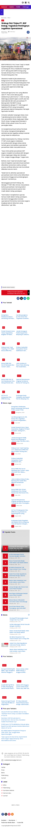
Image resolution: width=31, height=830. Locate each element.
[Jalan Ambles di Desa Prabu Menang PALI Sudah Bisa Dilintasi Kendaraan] (23, 357)
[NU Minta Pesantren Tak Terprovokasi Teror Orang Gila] (4, 639)
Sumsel (3, 778)
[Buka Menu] (26, 3)
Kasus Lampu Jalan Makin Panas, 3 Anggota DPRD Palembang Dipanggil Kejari (22, 670)
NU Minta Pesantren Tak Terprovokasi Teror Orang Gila (17, 568)
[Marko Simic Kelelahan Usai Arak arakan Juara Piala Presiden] (4, 651)
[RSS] (12, 814)
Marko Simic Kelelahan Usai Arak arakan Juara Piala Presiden (17, 581)
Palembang (4, 775)
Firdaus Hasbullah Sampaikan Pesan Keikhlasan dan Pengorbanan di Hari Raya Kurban (22, 349)
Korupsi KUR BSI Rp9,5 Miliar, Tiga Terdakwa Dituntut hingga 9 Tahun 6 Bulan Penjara (8, 670)
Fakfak (3, 767)
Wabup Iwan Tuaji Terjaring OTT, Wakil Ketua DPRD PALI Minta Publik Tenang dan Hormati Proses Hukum (7, 349)
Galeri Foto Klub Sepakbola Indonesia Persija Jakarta (17, 575)
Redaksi (3, 820)
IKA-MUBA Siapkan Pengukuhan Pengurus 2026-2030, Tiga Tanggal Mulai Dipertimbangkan (13, 732)
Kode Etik (20, 822)
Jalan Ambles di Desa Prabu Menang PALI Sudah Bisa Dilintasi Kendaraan (22, 365)
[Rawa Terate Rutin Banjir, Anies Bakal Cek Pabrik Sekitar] (4, 632)
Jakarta (19, 327)
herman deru (7, 793)
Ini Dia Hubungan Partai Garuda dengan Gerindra (17, 555)
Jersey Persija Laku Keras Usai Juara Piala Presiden (18, 588)
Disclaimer (12, 820)
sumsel (5, 796)
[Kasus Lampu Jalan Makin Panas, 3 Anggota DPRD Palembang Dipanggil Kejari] (23, 663)
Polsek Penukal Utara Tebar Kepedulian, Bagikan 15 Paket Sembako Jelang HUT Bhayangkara (8, 332)
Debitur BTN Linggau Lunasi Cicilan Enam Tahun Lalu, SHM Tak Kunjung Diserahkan (22, 686)
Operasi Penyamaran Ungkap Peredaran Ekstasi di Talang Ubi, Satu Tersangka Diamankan (23, 381)
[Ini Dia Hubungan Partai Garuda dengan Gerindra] (4, 626)
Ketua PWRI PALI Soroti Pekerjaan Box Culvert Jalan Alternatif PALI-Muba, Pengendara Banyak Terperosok (8, 365)
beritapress (4, 31)
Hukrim (19, 375)
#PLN (4, 785)
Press (2, 770)
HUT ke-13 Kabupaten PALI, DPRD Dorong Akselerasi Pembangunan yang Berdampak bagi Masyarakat (7, 397)
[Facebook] (18, 298)
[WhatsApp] (28, 298)
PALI (3, 20)
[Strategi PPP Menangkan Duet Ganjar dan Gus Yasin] (4, 620)
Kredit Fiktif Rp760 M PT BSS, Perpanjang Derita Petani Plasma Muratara (7, 686)
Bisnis (4, 311)
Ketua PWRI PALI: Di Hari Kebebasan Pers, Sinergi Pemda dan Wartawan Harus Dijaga (8, 381)
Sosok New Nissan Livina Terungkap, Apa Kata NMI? (17, 607)
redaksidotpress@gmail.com (12, 760)
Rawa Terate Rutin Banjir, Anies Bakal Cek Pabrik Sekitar (18, 561)
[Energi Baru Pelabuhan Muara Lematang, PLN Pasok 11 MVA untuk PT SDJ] (8, 309)
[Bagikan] (28, 32)
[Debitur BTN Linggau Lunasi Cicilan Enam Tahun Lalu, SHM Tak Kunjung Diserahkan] (23, 679)
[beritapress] (10, 2)
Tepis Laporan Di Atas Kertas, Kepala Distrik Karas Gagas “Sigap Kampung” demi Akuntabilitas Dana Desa (14, 738)
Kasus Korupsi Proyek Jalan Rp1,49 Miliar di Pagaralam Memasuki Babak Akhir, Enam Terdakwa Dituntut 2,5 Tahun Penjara (8, 702)
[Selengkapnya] (29, 615)
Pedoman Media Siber (8, 822)
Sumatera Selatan (8, 790)
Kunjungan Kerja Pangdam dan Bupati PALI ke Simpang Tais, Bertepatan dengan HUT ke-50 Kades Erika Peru (23, 397)
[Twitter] (21, 298)
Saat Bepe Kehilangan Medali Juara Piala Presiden (18, 594)
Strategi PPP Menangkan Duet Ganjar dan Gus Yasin (19, 619)
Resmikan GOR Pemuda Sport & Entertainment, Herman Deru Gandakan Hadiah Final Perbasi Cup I (13, 720)
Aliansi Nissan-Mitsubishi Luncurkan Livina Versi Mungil (18, 601)
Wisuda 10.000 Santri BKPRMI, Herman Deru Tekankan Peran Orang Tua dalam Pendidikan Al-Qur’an (15, 713)
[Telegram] (24, 298)
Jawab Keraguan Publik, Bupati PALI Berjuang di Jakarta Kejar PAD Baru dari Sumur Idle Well (22, 332)
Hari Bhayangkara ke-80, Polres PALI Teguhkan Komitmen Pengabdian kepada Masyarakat (22, 316)
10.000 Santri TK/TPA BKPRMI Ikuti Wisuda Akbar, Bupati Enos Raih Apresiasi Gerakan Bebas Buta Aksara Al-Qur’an (15, 726)
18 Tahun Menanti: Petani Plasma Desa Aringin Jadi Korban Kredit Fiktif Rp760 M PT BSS (22, 702)
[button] (23, 3)
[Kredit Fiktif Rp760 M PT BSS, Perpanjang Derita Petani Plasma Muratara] (8, 679)
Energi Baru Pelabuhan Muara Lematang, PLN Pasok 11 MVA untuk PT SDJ (8, 316)
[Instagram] (9, 814)
